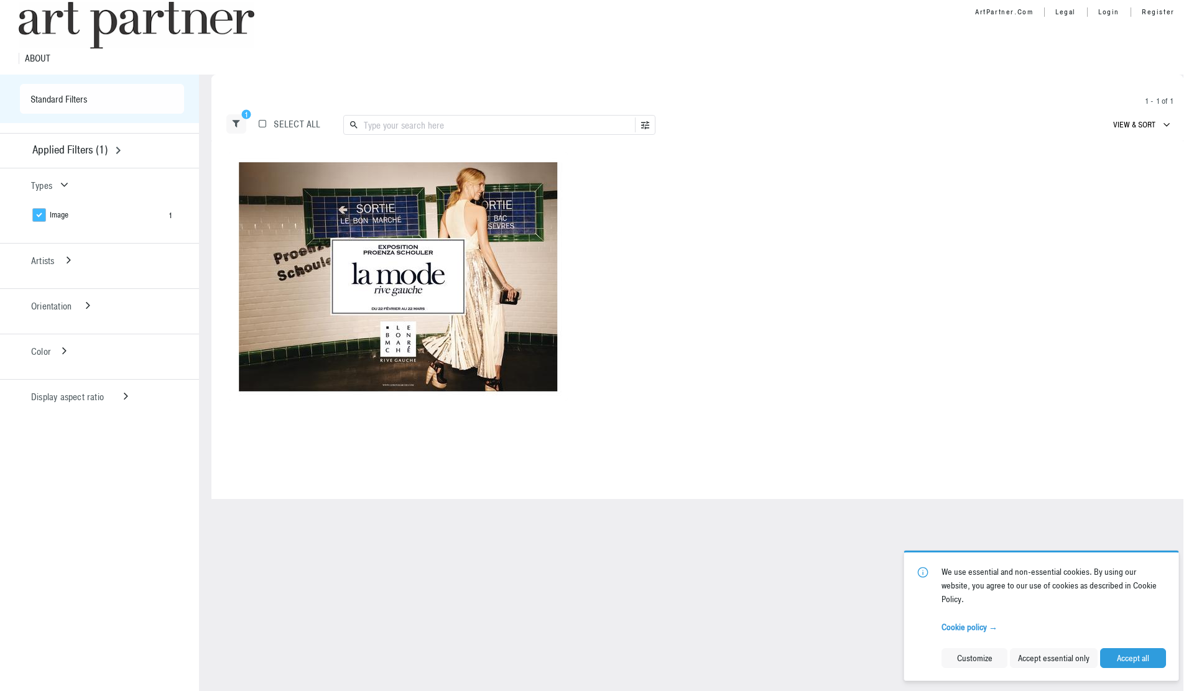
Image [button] (59, 214)
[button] (236, 124)
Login (1108, 11)
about (37, 58)
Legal (1065, 11)
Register (1158, 11)
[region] (398, 276)
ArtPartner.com (1004, 11)
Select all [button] (297, 124)
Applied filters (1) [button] (70, 149)
